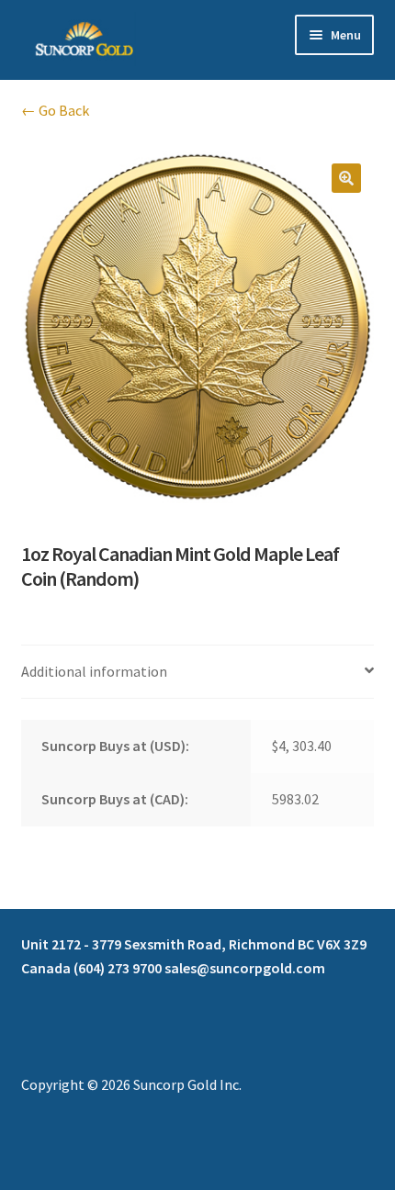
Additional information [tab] (94, 671)
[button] (346, 178)
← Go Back (55, 110)
